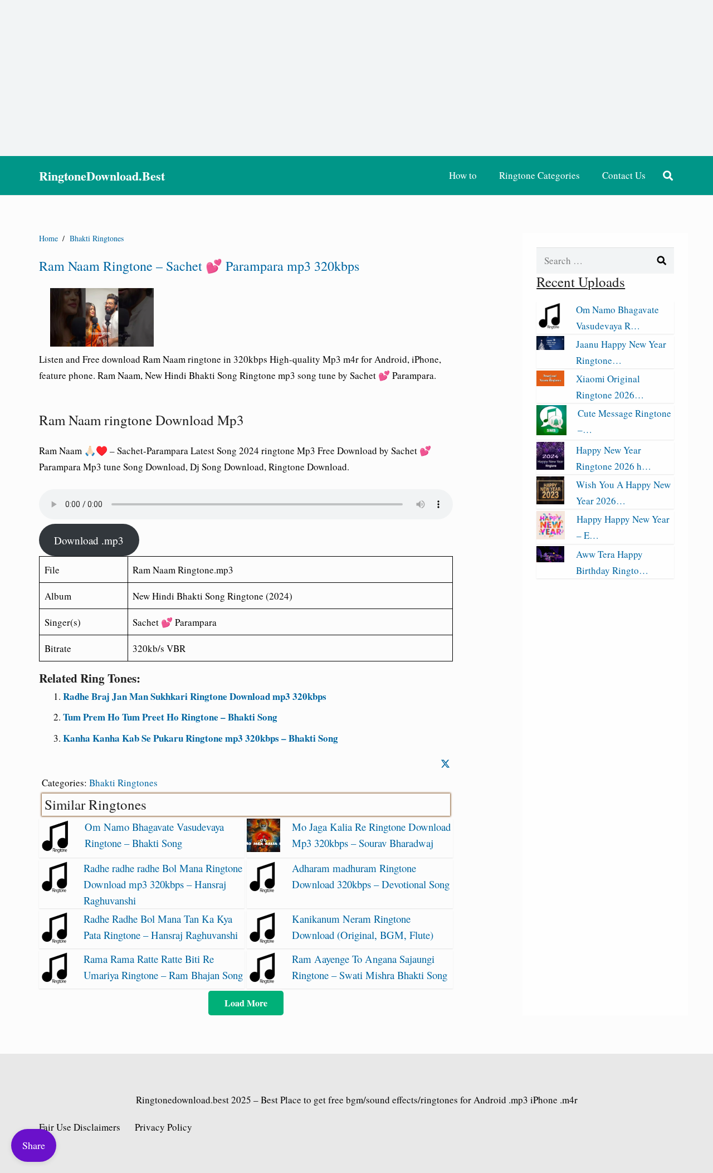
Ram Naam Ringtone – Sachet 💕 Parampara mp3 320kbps (199, 266)
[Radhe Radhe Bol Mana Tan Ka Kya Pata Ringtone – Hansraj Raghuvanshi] (55, 940)
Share (33, 1145)
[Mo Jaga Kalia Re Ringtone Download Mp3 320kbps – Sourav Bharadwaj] (263, 848)
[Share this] (445, 763)
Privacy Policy (163, 1127)
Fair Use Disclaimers (79, 1127)
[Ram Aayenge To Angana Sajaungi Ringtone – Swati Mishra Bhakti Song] (263, 980)
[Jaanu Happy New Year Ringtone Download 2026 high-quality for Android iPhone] (550, 346)
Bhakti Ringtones (123, 782)
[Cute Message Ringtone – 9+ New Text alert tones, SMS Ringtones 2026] (551, 431)
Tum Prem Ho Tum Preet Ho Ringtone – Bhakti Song (170, 717)
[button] (668, 175)
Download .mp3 (89, 540)
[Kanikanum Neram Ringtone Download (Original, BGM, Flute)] (263, 940)
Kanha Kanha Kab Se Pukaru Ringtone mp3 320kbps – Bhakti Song (200, 738)
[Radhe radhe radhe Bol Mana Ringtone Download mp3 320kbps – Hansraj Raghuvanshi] (55, 889)
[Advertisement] (356, 78)
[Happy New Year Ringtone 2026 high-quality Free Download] (550, 466)
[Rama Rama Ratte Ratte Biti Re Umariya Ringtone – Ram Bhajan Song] (55, 980)
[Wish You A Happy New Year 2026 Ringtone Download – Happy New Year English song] (550, 500)
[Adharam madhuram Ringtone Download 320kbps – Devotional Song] (263, 889)
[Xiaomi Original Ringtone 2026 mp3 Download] (550, 382)
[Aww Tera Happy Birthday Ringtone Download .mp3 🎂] (550, 558)
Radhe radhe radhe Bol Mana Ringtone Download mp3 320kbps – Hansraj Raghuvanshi (163, 884)
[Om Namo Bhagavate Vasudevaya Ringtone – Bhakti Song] (56, 849)
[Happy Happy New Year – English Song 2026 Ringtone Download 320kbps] (550, 535)
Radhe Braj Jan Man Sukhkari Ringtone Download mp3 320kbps (194, 696)
